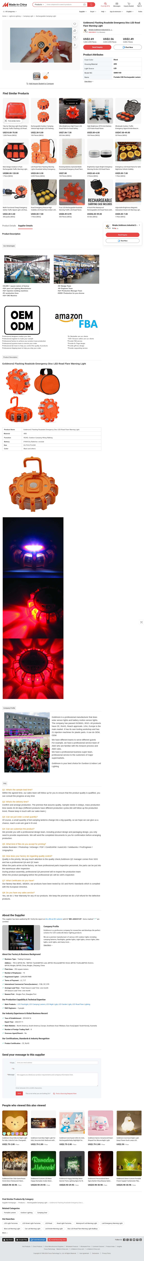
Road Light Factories (64, 1223)
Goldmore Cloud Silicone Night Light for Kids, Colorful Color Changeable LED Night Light (14, 1140)
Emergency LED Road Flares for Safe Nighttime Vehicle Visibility (128, 168)
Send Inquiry (97, 47)
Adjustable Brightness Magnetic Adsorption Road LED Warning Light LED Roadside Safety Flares (127, 208)
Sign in (139, 6)
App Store (8, 1240)
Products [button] (38, 4)
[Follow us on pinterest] (137, 1240)
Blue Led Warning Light (12, 1229)
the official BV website (53, 919)
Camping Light (28, 16)
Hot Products (26, 1246)
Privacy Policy (106, 1253)
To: (14, 1069)
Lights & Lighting (15, 16)
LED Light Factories (11, 1223)
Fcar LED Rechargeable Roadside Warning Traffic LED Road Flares (70, 208)
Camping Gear (42, 1213)
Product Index (110, 1246)
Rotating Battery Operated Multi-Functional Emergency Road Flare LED (70, 168)
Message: (11, 1075)
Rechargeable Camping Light (46, 16)
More (4, 1233)
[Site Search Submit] (91, 4)
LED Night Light (52, 1004)
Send (19, 1093)
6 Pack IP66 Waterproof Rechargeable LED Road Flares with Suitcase (99, 208)
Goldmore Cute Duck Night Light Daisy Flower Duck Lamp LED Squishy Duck (128, 1140)
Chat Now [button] (129, 47)
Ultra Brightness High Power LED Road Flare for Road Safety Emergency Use (70, 127)
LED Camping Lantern (37, 1004)
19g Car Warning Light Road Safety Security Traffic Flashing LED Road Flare (15, 127)
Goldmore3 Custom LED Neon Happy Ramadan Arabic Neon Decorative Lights (41, 1180)
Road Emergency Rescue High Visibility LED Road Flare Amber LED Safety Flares (43, 208)
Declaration (95, 1253)
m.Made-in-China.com (77, 1249)
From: (13, 1063)
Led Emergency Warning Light (112, 1223)
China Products (37, 1246)
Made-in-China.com (62, 1249)
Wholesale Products (72, 1246)
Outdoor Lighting (27, 1213)
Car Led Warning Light (32, 1229)
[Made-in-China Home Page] (14, 4)
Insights (119, 1246)
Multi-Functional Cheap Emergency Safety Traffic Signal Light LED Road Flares (15, 208)
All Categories (10, 11)
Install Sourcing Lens (58, 1240)
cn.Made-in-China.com (93, 1249)
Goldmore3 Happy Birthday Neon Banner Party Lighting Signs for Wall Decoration (71, 1180)
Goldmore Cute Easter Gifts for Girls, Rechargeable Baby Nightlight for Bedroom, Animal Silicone (72, 1140)
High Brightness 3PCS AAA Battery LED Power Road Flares (99, 127)
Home (4, 16)
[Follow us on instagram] (131, 1240)
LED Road (48, 1223)
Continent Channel (98, 1246)
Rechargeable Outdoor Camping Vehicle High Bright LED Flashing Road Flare (42, 127)
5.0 (115, 228)
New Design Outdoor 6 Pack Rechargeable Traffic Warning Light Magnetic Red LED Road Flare (15, 168)
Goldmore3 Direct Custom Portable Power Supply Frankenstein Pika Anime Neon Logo (129, 1180)
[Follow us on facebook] (124, 1240)
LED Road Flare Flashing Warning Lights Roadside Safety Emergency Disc (43, 168)
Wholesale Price (85, 1246)
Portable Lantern (10, 1213)
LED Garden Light (64, 1004)
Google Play (21, 1240)
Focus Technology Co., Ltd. (56, 1253)
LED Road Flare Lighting (81, 1004)
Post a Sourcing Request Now (64, 1093)
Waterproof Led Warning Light (86, 1223)
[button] (84, 4)
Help (102, 11)
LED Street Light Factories (31, 1223)
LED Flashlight (22, 1004)
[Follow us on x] (127, 1240)
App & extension (115, 11)
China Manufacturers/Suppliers (54, 1246)
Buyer (92, 11)
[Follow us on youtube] (134, 1240)
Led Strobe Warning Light (54, 1229)
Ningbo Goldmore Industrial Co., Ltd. (101, 30)
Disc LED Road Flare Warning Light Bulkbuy (83, 1229)
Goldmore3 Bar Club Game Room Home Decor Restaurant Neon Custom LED (13, 1180)
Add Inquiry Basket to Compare (41, 83)
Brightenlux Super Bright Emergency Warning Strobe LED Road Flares (99, 168)
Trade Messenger (38, 1240)
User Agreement (84, 1253)
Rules (140, 11)
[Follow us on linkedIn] (140, 1240)
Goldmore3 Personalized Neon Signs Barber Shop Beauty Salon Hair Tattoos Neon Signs (99, 1180)
